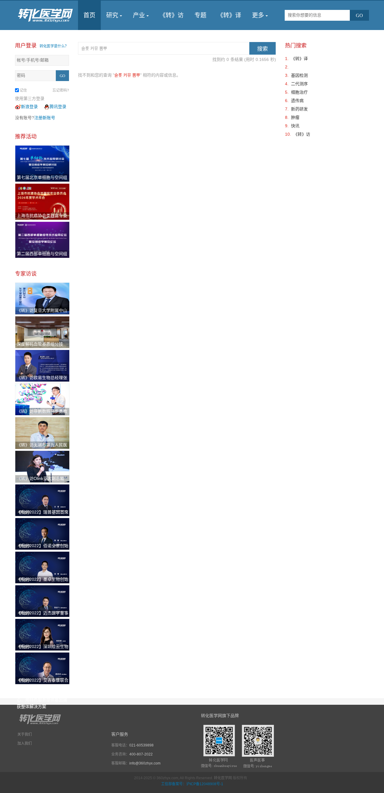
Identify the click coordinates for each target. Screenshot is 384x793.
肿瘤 (295, 117)
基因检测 (299, 75)
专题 (200, 15)
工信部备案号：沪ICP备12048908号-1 (192, 784)
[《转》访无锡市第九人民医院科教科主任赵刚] (42, 432)
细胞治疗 (299, 92)
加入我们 (24, 743)
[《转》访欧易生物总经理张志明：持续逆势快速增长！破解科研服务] (42, 365)
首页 (89, 15)
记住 (23, 90)
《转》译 (229, 15)
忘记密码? (60, 90)
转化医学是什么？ (54, 46)
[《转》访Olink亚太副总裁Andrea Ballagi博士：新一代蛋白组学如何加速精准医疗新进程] (42, 466)
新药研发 (299, 109)
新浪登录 (29, 106)
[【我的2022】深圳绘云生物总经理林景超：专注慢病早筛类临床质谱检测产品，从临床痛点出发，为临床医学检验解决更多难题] (42, 634)
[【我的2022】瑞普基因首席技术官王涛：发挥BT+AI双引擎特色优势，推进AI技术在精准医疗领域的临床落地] (42, 499)
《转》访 (172, 15)
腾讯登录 (58, 106)
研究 (112, 15)
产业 (139, 15)
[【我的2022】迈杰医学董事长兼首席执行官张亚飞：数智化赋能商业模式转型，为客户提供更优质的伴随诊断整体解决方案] (42, 600)
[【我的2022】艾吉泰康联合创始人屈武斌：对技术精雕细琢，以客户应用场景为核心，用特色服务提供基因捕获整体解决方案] (42, 667)
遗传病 (297, 100)
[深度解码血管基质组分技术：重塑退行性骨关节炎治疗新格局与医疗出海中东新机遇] (42, 331)
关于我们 (24, 734)
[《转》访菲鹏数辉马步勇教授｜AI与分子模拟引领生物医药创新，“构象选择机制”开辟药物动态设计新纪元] (42, 398)
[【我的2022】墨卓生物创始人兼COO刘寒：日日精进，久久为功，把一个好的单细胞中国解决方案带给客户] (42, 567)
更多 (258, 15)
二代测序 (299, 83)
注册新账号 (44, 117)
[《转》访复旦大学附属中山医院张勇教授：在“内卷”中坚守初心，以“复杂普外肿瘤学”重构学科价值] (42, 298)
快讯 (295, 125)
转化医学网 (223, 778)
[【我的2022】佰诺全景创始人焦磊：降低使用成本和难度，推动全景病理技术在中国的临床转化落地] (42, 533)
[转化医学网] (45, 15)
